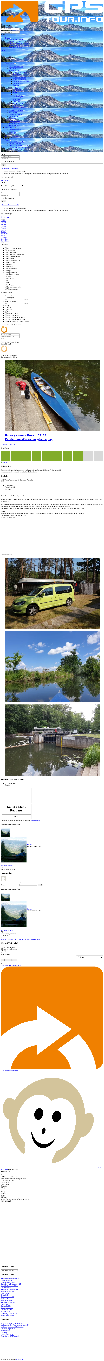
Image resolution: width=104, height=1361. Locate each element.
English (3, 224)
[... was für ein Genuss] (52, 667)
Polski (3, 235)
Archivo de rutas (14, 70)
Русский (4, 237)
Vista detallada (35, 821)
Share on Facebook (7, 939)
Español (3, 226)
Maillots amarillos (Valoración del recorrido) (15, 1325)
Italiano (3, 232)
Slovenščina (5, 241)
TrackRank (8, 296)
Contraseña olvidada (15, 47)
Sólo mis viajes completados (16, 317)
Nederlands (4, 233)
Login (3, 50)
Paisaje (7, 306)
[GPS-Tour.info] (52, 21)
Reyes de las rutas (14, 122)
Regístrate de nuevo (11, 136)
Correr (15, 94)
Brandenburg (12, 444)
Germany (4, 444)
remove (8, 960)
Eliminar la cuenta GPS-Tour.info (19, 45)
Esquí (9, 271)
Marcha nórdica (18, 96)
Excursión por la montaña (21, 81)
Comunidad (9, 120)
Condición (8, 309)
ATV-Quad (16, 101)
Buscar (11, 65)
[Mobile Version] (4, 462)
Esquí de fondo (18, 90)
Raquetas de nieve (19, 87)
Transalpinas (17, 74)
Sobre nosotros (10, 127)
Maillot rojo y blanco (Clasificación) (12, 1327)
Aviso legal (12, 133)
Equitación (16, 109)
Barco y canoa (17, 105)
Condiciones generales (8, 1329)
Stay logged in (9, 161)
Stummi (29, 844)
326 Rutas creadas (6, 866)
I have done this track (10, 1177)
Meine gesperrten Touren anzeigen (18, 321)
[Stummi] (14, 845)
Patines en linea (18, 98)
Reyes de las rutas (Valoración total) (12, 1323)
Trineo (15, 92)
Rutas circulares (12, 313)
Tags (8, 954)
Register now (5, 180)
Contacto (12, 131)
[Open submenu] (10, 38)
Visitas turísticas (18, 103)
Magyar (3, 230)
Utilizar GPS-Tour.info (16, 40)
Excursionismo (18, 83)
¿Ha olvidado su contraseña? (10, 168)
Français (3, 228)
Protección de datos (7, 1334)
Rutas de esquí (17, 89)
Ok (2, 1201)
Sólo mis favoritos (13, 315)
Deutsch (3, 222)
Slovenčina (4, 239)
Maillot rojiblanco (14, 125)
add (3, 960)
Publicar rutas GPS (15, 41)
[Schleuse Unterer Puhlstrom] (52, 740)
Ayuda (7, 38)
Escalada (16, 85)
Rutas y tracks (9, 63)
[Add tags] (52, 957)
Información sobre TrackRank (18, 43)
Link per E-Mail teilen (34, 939)
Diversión (8, 307)
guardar (14, 960)
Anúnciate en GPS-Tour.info (10, 1336)
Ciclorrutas (16, 76)
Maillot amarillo (14, 123)
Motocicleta (17, 100)
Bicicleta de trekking (19, 79)
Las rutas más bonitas (16, 67)
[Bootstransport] (52, 594)
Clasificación (13, 355)
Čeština (3, 221)
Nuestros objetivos (15, 129)
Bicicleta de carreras (19, 78)
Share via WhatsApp (20, 939)
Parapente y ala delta (19, 107)
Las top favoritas (14, 68)
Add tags (4, 954)
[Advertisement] (52, 537)
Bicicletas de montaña (20, 72)
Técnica (7, 311)
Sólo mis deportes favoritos (16, 319)
